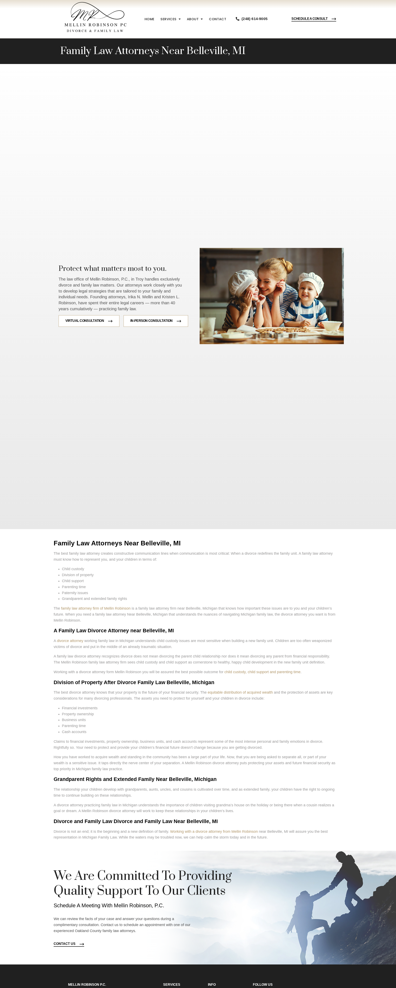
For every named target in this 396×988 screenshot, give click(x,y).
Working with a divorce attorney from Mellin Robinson (214, 831)
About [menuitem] (193, 19)
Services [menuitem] (168, 19)
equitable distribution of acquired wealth (240, 692)
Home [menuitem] (149, 19)
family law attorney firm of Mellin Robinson (96, 608)
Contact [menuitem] (217, 19)
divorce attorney (70, 641)
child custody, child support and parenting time (262, 672)
